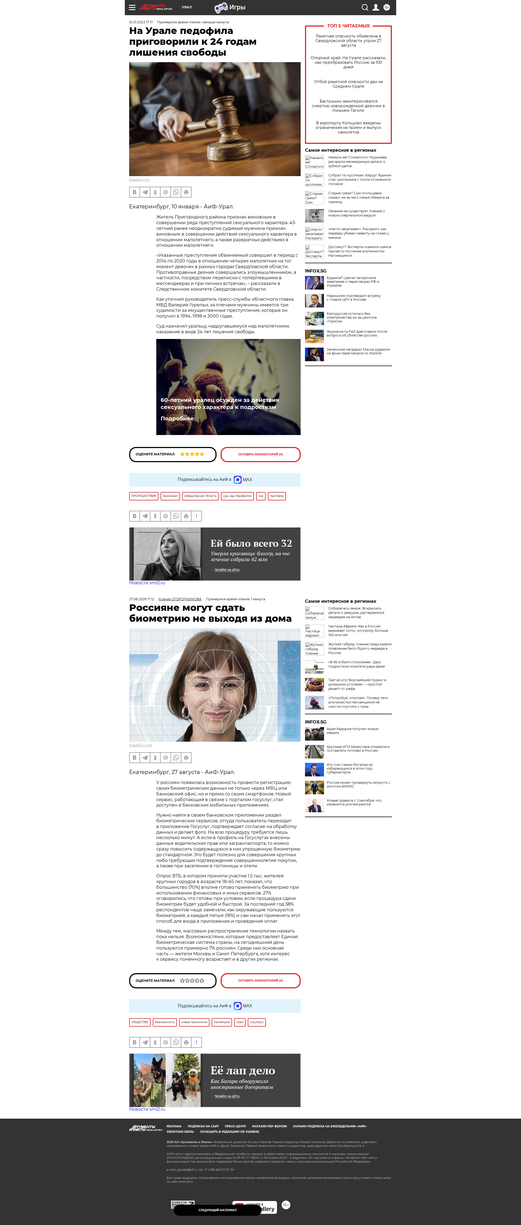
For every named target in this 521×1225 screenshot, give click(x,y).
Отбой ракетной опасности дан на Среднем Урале (348, 84)
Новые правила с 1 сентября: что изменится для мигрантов (354, 802)
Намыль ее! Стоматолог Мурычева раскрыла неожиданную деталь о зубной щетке (357, 161)
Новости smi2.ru (147, 582)
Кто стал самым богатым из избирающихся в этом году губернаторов (350, 768)
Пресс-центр (235, 1126)
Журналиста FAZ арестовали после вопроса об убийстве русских (357, 333)
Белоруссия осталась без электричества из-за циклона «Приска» (352, 317)
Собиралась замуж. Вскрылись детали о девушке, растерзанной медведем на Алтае (356, 612)
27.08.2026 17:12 (141, 599)
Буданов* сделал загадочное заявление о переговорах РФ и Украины (353, 281)
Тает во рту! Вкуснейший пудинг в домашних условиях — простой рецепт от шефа (357, 684)
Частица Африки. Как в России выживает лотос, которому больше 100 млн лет (358, 630)
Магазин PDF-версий (269, 1126)
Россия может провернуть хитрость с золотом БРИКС (358, 784)
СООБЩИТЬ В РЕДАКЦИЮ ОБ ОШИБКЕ (229, 1132)
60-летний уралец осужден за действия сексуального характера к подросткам (220, 403)
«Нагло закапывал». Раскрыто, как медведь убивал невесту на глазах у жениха (358, 233)
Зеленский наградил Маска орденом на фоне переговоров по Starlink (358, 351)
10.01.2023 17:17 (141, 22)
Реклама (174, 1126)
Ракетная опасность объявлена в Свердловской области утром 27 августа (348, 41)
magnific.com (140, 745)
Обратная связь (180, 1132)
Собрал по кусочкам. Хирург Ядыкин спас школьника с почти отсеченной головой (359, 179)
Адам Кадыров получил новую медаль (353, 731)
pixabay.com (139, 179)
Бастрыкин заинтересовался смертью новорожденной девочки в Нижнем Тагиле (348, 106)
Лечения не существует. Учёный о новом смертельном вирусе (356, 213)
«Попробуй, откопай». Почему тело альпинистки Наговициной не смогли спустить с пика (358, 702)
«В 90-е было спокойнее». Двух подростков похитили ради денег (357, 664)
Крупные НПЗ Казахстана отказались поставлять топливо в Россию (358, 749)
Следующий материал (218, 1210)
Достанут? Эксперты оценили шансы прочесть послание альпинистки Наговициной (359, 251)
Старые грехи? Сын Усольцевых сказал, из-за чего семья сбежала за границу (358, 197)
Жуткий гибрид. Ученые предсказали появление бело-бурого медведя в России (360, 648)
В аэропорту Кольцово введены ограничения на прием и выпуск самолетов (348, 128)
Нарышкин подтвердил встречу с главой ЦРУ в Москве (354, 298)
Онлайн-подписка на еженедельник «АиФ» (330, 1126)
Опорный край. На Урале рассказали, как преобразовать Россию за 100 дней (348, 62)
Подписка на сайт (203, 1126)
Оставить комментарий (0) (260, 454)
